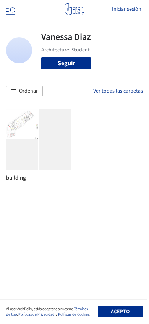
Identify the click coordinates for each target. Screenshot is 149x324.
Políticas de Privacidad (36, 314)
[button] (24, 91)
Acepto (120, 312)
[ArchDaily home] (74, 9)
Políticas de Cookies (73, 314)
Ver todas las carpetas (118, 91)
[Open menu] (10, 9)
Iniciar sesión (126, 9)
